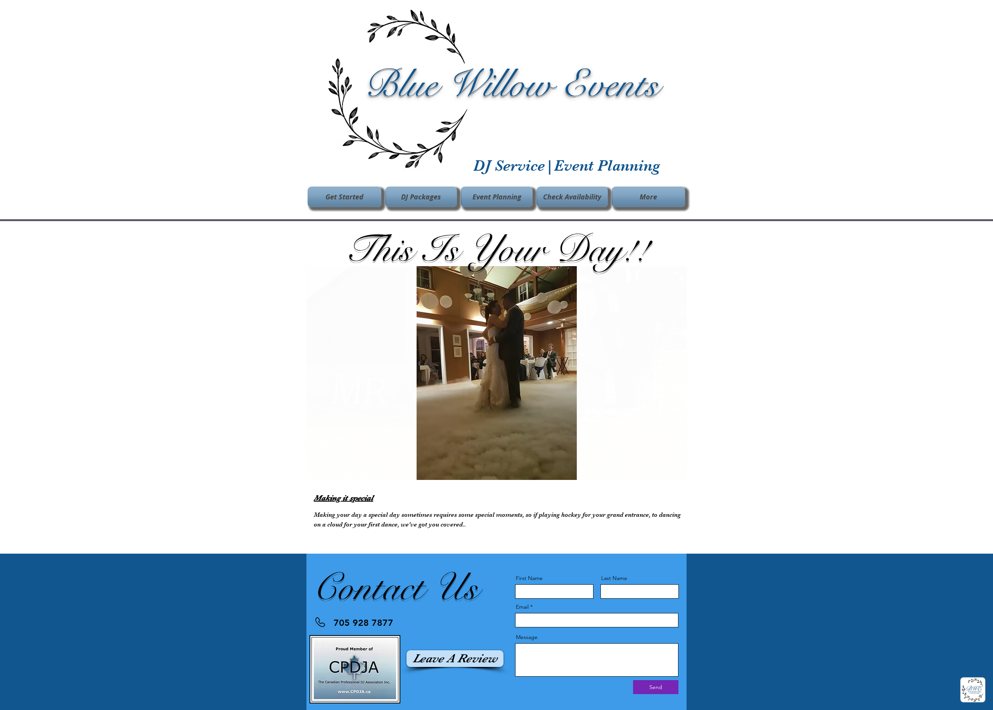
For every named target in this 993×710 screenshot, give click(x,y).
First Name (529, 578)
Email (522, 607)
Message (527, 637)
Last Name (614, 578)
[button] (345, 197)
